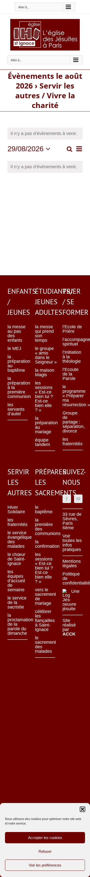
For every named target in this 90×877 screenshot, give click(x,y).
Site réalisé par (69, 627)
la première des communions (45, 527)
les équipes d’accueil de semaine (16, 581)
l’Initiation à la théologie (71, 357)
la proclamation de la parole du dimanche (18, 624)
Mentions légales (71, 563)
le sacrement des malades (45, 645)
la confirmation (45, 544)
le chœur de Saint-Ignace (17, 559)
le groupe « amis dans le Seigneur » (45, 355)
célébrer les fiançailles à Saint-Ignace (45, 620)
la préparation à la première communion (18, 387)
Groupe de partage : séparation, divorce (72, 422)
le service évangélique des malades (18, 539)
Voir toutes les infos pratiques (72, 543)
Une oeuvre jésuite (71, 600)
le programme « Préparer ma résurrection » (72, 395)
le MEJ (14, 348)
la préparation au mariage (45, 425)
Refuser (45, 851)
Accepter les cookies (45, 838)
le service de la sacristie (17, 602)
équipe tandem (42, 442)
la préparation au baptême (18, 363)
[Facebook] (66, 498)
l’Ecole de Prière (72, 329)
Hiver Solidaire (16, 509)
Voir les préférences (45, 865)
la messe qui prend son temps (44, 333)
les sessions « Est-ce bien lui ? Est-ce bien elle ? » (44, 396)
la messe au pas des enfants (17, 333)
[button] (82, 809)
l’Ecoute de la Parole (70, 374)
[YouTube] (78, 498)
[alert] (45, 167)
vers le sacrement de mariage (45, 597)
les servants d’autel (16, 409)
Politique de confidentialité (72, 578)
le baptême (43, 509)
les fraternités (72, 441)
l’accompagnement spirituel (72, 341)
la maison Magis (44, 372)
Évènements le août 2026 (45, 81)
